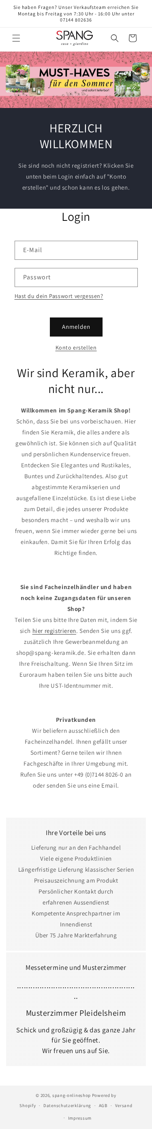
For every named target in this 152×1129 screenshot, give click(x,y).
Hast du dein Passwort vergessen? (59, 296)
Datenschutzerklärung (67, 1105)
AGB (103, 1105)
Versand (124, 1105)
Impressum (80, 1118)
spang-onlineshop (71, 1095)
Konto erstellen (76, 347)
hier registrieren (54, 631)
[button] (16, 38)
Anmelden (76, 326)
